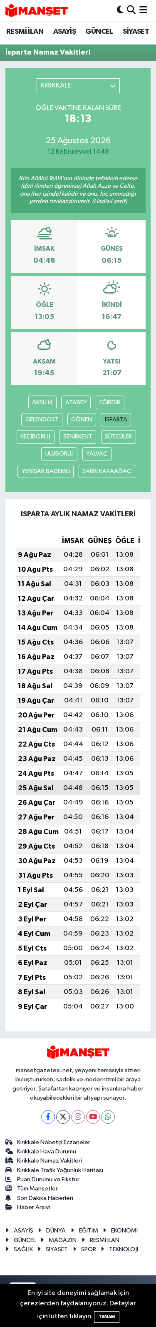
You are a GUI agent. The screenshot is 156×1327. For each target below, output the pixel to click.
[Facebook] (48, 1117)
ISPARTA (116, 419)
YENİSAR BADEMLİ (46, 471)
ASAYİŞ (64, 31)
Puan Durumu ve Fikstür (48, 1179)
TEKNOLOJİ (123, 1249)
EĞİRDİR (109, 402)
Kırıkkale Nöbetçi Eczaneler (53, 1142)
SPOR (88, 1249)
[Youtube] (93, 1117)
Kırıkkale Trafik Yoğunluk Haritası (60, 1170)
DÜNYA (56, 1230)
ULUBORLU (59, 454)
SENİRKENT (77, 436)
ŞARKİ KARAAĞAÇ (106, 471)
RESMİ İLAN (24, 31)
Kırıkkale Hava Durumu (46, 1151)
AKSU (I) (42, 402)
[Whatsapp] (108, 1117)
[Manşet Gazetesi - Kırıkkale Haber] (36, 11)
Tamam (107, 1317)
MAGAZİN (63, 1240)
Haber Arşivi (33, 1207)
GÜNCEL (99, 31)
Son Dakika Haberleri (45, 1198)
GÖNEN (81, 419)
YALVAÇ (96, 454)
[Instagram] (78, 1117)
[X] (63, 1117)
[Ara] (131, 10)
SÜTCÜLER (118, 436)
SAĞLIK (23, 1249)
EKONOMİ (124, 1230)
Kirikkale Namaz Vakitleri (49, 1161)
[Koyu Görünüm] (120, 10)
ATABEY (76, 402)
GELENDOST (42, 419)
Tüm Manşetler (37, 1188)
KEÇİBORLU (35, 436)
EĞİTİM (88, 1230)
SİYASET (136, 31)
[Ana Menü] (143, 10)
